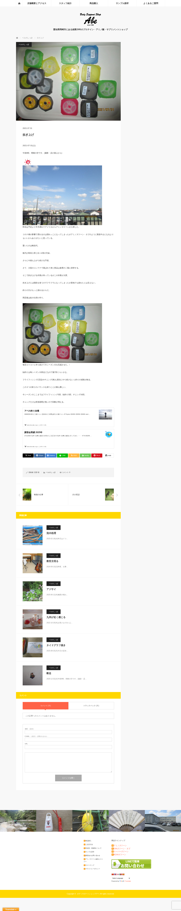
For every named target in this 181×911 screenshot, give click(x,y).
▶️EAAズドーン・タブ (120, 848)
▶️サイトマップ (89, 865)
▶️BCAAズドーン (118, 854)
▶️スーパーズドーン (120, 851)
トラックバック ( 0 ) (91, 706)
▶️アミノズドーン (119, 845)
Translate (128, 881)
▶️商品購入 (87, 841)
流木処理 (51, 533)
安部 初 (36, 472)
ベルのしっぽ (24, 44)
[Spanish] (123, 874)
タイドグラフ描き (56, 645)
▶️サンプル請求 (89, 852)
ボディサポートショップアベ (88, 894)
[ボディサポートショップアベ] (90, 25)
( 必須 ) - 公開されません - (36, 736)
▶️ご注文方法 (88, 844)
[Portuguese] (120, 874)
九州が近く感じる (56, 617)
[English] (115, 874)
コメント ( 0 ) (45, 706)
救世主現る (52, 561)
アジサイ (51, 589)
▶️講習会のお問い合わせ (92, 855)
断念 (49, 673)
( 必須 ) (29, 729)
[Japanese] (118, 874)
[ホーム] (19, 3)
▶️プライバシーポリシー (92, 869)
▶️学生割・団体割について (92, 848)
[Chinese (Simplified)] (112, 874)
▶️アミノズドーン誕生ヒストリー (93, 860)
